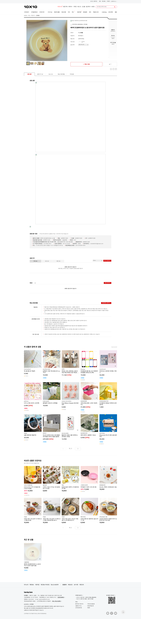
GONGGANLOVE (103, 401)
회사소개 (26, 584)
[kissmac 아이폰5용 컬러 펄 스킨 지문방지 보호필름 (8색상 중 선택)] (89, 365)
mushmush (102, 369)
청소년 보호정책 (55, 584)
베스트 (79, 6)
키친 (29, 15)
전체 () (35, 261)
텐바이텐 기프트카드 (79, 604)
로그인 (91, 1)
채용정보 (32, 584)
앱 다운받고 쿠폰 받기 (110, 595)
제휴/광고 (70, 584)
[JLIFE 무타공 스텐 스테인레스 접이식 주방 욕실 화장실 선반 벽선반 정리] (70, 363)
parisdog (102, 433)
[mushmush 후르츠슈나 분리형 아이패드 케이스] (108, 364)
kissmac (83, 369)
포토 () (47, 261)
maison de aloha (66, 401)
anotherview (46, 369)
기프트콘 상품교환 (91, 604)
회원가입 (95, 1)
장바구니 (114, 1)
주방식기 (33, 15)
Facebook (113, 69)
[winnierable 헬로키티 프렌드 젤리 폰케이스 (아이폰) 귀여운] (70, 427)
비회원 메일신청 (90, 605)
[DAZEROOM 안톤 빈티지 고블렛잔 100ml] (89, 426)
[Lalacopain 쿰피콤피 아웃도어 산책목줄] (51, 394)
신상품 (83, 6)
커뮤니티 (60, 6)
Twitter (111, 69)
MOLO (44, 433)
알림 (100, 1)
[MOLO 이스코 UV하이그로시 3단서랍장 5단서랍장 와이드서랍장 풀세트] (51, 428)
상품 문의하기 (107, 282)
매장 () (58, 261)
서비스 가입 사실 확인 (56, 601)
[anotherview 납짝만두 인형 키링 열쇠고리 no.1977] (51, 364)
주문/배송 (104, 1)
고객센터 (108, 1)
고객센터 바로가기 (78, 595)
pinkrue (26, 401)
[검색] (115, 7)
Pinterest (116, 69)
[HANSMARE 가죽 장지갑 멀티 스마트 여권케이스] (89, 397)
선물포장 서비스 (78, 605)
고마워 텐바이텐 (78, 607)
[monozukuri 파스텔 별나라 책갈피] (33, 363)
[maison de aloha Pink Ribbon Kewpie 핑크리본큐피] (70, 396)
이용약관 (37, 584)
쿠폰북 (88, 607)
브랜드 (93, 6)
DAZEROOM (84, 433)
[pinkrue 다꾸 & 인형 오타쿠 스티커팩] (33, 396)
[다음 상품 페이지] (78, 448)
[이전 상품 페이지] (63, 448)
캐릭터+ (70, 6)
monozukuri (27, 369)
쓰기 (113, 38)
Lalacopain (46, 401)
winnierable (65, 433)
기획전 (75, 6)
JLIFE (63, 369)
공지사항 (76, 584)
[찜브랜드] (71, 24)
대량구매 (65, 6)
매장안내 (81, 584)
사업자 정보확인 (61, 597)
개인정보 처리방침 (45, 584)
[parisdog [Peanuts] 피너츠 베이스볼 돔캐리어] (108, 429)
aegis (25, 433)
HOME (25, 15)
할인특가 (88, 6)
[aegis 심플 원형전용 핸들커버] (33, 427)
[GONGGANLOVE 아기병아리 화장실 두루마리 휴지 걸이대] (108, 395)
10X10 (30, 7)
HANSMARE (84, 401)
